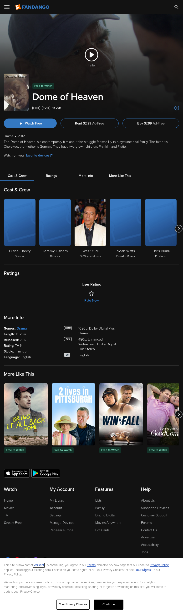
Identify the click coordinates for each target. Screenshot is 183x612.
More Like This (120, 176)
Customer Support (154, 515)
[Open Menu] (7, 7)
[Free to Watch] (26, 414)
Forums (146, 523)
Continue (108, 604)
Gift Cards (102, 530)
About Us (148, 500)
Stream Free (13, 523)
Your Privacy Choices (73, 604)
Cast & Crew (17, 176)
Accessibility (150, 545)
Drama (22, 328)
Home (8, 500)
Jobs (144, 552)
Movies (9, 508)
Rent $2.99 (89, 123)
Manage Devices (62, 523)
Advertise (148, 537)
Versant (39, 565)
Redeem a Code (61, 530)
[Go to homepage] (33, 7)
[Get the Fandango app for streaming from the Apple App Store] (17, 473)
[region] (91, 585)
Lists (98, 500)
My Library (57, 500)
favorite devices (38, 155)
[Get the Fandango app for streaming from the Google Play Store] (45, 473)
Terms (91, 565)
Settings (55, 515)
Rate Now (91, 300)
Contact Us (149, 530)
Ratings (51, 176)
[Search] (176, 7)
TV (6, 515)
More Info (86, 176)
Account (56, 508)
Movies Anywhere (108, 523)
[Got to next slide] (178, 229)
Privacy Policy (159, 565)
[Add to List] (176, 108)
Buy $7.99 (151, 123)
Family (100, 508)
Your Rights (143, 570)
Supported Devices (155, 508)
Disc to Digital (105, 515)
